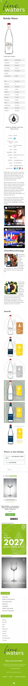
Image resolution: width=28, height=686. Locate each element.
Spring (4, 620)
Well (3, 624)
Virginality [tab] (13, 606)
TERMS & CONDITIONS (20, 676)
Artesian (4, 622)
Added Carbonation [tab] (13, 608)
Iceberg (4, 631)
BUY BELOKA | (16, 456)
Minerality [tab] (13, 597)
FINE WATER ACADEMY (6, 13)
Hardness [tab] (13, 604)
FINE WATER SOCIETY (13, 13)
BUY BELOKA (13, 462)
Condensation (6, 638)
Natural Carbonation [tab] (13, 611)
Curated (4, 640)
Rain (3, 626)
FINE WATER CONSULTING (21, 13)
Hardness (5, 629)
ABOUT (11, 676)
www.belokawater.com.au (18, 160)
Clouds (4, 633)
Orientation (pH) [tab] (13, 602)
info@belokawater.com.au (18, 165)
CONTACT (5, 676)
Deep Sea (4, 636)
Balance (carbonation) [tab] (13, 599)
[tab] (14, 620)
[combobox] (14, 469)
